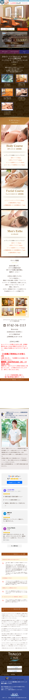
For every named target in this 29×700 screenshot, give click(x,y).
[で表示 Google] (4, 513)
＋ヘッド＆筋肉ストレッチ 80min (14, 162)
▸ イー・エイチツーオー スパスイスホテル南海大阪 (14, 667)
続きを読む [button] (6, 540)
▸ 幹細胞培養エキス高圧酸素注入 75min (14, 205)
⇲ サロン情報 (4, 29)
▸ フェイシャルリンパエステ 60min (14, 200)
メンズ (24, 48)
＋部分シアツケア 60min (14, 160)
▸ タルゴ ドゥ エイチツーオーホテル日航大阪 (14, 670)
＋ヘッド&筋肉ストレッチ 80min (14, 247)
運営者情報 (13, 674)
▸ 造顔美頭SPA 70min (14, 202)
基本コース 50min (14, 157)
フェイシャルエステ (14, 51)
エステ (24, 51)
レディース (9, 48)
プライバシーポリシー (6, 674)
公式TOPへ (4, 6)
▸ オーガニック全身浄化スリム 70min (14, 165)
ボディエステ (4, 51)
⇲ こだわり (11, 29)
